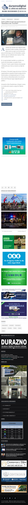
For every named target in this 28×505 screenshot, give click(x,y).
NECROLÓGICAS (9, 1)
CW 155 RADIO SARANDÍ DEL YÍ (9, 412)
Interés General (9, 19)
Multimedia (16, 19)
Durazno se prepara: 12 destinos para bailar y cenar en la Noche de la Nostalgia (16, 449)
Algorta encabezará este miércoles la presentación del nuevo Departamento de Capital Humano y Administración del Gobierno (16, 455)
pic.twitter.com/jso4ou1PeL (9, 96)
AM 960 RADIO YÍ (6, 408)
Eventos (3, 19)
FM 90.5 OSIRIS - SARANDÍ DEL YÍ (9, 415)
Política (15, 328)
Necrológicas (17, 325)
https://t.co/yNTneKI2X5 (11, 94)
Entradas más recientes (7, 231)
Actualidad (11, 325)
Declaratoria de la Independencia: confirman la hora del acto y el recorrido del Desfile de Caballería (16, 445)
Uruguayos (4, 328)
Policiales (10, 328)
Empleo (19, 328)
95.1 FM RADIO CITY (7, 405)
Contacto (3, 1)
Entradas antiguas (21, 231)
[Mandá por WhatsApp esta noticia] (2, 187)
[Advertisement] (14, 122)
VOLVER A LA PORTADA (6, 104)
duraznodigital (5, 26)
